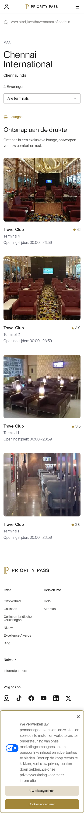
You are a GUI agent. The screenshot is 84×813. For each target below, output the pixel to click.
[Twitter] (68, 698)
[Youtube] (43, 698)
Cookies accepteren (42, 804)
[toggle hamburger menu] (77, 6)
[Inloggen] (6, 6)
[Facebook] (31, 698)
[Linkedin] (56, 698)
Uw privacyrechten (41, 790)
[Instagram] (6, 698)
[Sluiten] (78, 717)
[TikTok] (19, 698)
